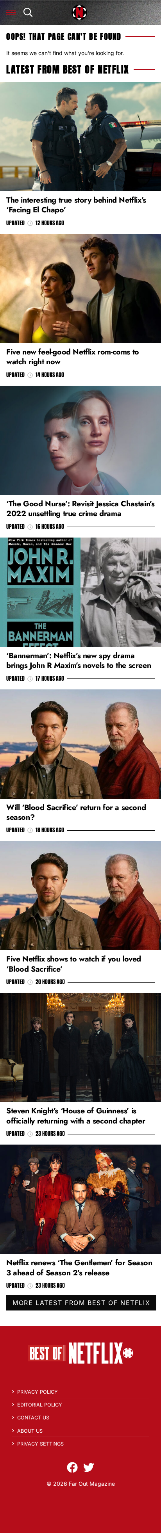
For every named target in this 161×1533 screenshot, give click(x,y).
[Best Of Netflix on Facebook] (72, 1467)
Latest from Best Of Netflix (67, 69)
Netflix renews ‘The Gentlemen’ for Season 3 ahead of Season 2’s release (79, 1267)
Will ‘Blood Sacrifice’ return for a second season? (76, 812)
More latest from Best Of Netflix (81, 1303)
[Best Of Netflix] (79, 12)
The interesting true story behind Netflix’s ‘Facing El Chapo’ (76, 204)
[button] (11, 12)
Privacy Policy (37, 1392)
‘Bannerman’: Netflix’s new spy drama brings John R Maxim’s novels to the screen (78, 660)
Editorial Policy (39, 1405)
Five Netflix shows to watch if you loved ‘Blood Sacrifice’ (73, 963)
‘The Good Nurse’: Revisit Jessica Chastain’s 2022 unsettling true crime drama (80, 508)
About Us (30, 1431)
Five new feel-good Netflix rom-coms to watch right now (72, 356)
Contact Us (33, 1418)
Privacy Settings (40, 1444)
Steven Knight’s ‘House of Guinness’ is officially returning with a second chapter (75, 1115)
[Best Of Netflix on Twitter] (88, 1467)
